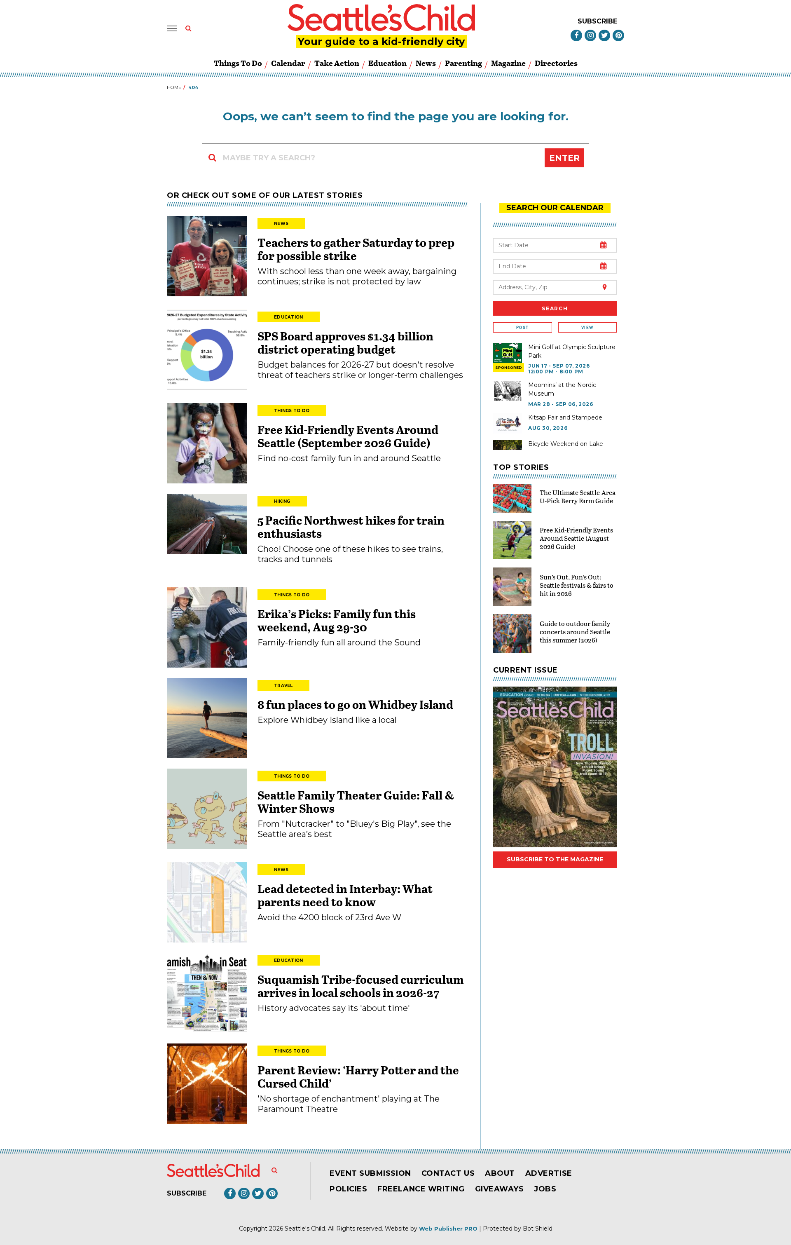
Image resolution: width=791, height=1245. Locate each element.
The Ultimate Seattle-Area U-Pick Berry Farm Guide (577, 496)
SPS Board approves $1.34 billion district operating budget (345, 342)
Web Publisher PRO (448, 1228)
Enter (564, 158)
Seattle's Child (305, 1228)
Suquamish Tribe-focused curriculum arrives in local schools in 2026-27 (360, 986)
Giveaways (499, 1188)
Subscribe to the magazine (555, 859)
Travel (283, 685)
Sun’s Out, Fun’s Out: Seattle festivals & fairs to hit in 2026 (576, 585)
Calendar (288, 62)
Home (174, 87)
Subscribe (597, 21)
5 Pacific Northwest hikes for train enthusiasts (351, 527)
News (426, 62)
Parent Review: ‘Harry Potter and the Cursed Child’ (358, 1076)
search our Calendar (555, 207)
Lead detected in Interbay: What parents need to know (345, 895)
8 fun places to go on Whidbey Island (356, 704)
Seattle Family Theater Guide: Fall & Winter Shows (355, 801)
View (587, 327)
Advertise (548, 1173)
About (500, 1173)
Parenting (463, 62)
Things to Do (238, 62)
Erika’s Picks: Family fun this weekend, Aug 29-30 (336, 620)
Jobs (545, 1188)
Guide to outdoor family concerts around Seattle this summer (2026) (575, 632)
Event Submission (370, 1173)
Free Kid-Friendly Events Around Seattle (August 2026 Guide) (576, 538)
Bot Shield (537, 1228)
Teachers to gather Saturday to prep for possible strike (355, 249)
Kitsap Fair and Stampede (565, 417)
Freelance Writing (420, 1188)
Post (522, 327)
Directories (556, 62)
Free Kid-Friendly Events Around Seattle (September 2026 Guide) (347, 436)
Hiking (282, 501)
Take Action (336, 62)
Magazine (508, 62)
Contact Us (448, 1173)
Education (387, 62)
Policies (348, 1188)
